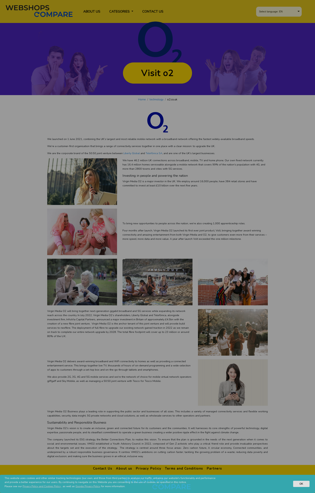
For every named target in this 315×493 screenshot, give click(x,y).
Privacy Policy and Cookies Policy (42, 486)
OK (301, 484)
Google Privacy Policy (87, 486)
